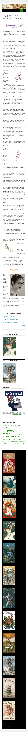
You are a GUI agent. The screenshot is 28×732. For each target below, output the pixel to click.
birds (10, 425)
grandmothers (18, 431)
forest (23, 428)
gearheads (4, 431)
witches (4, 445)
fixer (18, 428)
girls (14, 431)
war (23, 443)
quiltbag (9, 441)
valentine (19, 443)
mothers (14, 439)
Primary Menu (24, 10)
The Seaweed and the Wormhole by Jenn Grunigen (13, 322)
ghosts (10, 431)
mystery (18, 439)
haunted (6, 434)
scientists (13, 441)
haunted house (13, 434)
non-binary (5, 441)
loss (9, 436)
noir (20, 439)
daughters (18, 425)
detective (10, 428)
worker (11, 445)
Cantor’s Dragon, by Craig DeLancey (10, 319)
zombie (13, 445)
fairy (13, 428)
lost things (14, 436)
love (19, 437)
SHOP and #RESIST (7, 417)
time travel (15, 443)
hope (21, 434)
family (15, 428)
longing (5, 437)
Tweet (23, 325)
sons (24, 441)
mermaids (22, 436)
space (4, 443)
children (14, 425)
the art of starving (10, 443)
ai (3, 425)
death (5, 428)
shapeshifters (20, 441)
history (18, 434)
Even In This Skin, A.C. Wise (9, 316)
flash (20, 428)
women (7, 445)
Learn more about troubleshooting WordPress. (12, 726)
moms (4, 439)
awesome (6, 425)
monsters (8, 439)
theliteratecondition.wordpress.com (10, 306)
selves (16, 441)
